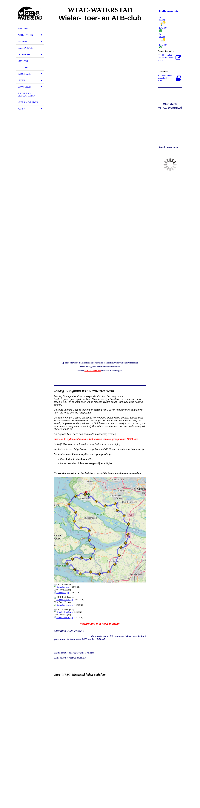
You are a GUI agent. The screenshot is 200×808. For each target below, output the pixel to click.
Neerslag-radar (28, 102)
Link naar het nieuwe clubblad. (70, 657)
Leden (21, 80)
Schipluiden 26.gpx (64, 612)
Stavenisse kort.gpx (64, 599)
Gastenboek (25, 48)
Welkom (23, 28)
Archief (22, 41)
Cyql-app (23, 67)
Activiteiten (25, 35)
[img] (30, 14)
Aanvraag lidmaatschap (26, 94)
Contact (23, 61)
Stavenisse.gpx (62, 587)
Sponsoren (24, 87)
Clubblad (24, 54)
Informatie (24, 74)
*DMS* (21, 109)
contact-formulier (92, 370)
